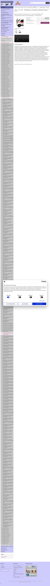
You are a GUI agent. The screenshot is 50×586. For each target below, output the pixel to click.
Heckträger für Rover (5, 528)
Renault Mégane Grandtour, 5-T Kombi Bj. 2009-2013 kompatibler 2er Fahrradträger (8, 397)
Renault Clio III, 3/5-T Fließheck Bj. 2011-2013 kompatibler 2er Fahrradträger (8, 183)
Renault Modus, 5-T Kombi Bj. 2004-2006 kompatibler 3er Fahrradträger (7, 437)
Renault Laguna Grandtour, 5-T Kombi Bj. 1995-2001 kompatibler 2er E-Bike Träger (8, 330)
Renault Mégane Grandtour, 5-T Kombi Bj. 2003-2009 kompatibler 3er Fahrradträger (8, 391)
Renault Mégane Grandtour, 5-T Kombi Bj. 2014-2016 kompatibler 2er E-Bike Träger (8, 404)
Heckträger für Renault (5, 97)
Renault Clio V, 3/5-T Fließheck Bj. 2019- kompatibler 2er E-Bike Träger (8, 225)
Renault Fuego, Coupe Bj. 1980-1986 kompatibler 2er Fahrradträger (8, 274)
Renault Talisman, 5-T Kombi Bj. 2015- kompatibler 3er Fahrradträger (8, 498)
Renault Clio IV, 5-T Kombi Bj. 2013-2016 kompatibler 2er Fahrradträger (7, 210)
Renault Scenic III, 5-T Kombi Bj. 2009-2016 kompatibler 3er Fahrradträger (7, 474)
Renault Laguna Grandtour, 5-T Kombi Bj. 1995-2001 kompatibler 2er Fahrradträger (8, 333)
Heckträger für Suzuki (5, 537)
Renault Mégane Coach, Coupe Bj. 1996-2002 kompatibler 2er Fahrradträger (8, 370)
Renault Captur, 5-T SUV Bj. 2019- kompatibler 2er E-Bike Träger (8, 136)
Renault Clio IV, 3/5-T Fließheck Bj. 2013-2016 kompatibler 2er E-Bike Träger (8, 189)
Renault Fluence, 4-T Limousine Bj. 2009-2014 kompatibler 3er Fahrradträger (8, 268)
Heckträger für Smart (5, 533)
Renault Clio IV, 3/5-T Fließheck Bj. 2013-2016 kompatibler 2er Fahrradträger (8, 192)
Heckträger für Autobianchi (6, 49)
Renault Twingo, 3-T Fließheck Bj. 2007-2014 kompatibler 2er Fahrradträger (8, 513)
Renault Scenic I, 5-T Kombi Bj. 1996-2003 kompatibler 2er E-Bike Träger (8, 449)
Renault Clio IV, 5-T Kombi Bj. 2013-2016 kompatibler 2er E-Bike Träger (8, 207)
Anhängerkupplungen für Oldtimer (7, 20)
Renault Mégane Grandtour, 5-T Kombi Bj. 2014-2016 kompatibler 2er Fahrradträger (8, 407)
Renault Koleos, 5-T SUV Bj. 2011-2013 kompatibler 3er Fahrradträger (8, 311)
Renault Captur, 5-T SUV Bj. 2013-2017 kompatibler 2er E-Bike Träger (8, 118)
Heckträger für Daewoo (6, 60)
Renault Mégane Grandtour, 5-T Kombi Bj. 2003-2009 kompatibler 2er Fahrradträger (8, 388)
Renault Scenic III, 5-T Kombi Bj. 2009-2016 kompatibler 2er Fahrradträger (7, 471)
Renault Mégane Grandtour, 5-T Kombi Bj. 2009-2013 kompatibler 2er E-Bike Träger (8, 394)
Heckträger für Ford (5, 67)
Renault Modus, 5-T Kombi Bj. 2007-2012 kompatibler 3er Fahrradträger (7, 446)
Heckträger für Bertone (6, 50)
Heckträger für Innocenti (6, 72)
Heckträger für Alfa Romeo (6, 45)
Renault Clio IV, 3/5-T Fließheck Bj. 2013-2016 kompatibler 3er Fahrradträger (8, 195)
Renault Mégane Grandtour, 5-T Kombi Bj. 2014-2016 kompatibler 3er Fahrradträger (8, 410)
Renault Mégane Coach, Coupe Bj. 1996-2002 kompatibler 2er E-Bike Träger (8, 367)
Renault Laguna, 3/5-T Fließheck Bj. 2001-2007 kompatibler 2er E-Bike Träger (8, 358)
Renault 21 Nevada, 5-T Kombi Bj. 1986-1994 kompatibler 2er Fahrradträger (8, 112)
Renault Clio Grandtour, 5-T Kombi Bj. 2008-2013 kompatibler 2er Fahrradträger (8, 146)
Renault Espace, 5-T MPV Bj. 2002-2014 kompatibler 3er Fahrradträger (8, 259)
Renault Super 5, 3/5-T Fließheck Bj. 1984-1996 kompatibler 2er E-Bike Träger (8, 483)
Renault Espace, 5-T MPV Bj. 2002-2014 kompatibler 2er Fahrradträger (8, 256)
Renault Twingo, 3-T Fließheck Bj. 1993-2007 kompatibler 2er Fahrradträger (8, 504)
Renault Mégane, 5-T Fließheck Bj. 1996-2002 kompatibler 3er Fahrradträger (8, 419)
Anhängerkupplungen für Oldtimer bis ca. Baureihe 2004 (7, 22)
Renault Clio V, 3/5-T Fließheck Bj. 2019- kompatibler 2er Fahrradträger (8, 228)
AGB (14, 575)
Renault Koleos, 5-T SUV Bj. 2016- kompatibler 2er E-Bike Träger (8, 323)
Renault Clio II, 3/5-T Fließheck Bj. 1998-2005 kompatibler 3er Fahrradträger (8, 167)
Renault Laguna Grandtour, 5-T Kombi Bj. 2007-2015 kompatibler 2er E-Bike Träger (8, 349)
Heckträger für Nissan (5, 92)
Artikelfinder (3, 567)
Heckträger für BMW (5, 52)
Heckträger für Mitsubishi (6, 90)
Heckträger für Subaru (5, 536)
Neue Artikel (3, 551)
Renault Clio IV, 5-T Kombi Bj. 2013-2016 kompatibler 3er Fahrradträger (7, 213)
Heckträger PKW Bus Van (5, 42)
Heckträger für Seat (5, 530)
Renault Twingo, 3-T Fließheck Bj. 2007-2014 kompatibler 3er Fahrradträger (8, 516)
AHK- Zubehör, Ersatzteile (5, 9)
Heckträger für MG (5, 88)
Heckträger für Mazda (5, 85)
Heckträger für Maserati (6, 83)
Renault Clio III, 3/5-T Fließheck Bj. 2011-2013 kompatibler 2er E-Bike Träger (8, 180)
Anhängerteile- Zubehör (5, 29)
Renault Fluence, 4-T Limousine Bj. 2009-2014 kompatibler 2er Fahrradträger (8, 265)
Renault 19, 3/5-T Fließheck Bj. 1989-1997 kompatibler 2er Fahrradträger (7, 103)
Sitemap (15, 572)
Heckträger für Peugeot (6, 94)
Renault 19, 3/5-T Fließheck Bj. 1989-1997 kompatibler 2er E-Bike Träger (8, 100)
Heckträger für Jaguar (5, 74)
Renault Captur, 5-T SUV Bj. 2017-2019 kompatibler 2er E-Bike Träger (8, 127)
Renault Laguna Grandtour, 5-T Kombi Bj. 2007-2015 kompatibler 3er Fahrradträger (8, 355)
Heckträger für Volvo (5, 541)
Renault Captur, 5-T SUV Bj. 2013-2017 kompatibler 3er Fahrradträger (8, 124)
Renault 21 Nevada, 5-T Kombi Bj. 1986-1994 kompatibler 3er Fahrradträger (8, 115)
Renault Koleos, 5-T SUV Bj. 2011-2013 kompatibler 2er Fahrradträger (8, 308)
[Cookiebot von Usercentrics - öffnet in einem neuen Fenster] (42, 281)
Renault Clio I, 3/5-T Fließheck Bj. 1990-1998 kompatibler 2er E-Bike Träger (8, 152)
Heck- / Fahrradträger (4, 36)
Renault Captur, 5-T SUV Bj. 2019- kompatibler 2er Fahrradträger (8, 138)
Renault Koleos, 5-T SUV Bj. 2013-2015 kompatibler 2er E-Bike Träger (8, 314)
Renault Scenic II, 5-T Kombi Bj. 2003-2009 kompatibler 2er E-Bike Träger (7, 458)
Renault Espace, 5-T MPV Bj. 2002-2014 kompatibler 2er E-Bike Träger (8, 253)
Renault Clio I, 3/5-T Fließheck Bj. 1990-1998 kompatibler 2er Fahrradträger (8, 155)
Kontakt (17, 7)
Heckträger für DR (5, 64)
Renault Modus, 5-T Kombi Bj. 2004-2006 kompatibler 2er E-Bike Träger (7, 431)
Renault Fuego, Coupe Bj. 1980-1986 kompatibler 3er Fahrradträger (8, 277)
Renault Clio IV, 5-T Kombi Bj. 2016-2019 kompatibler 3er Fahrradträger (7, 222)
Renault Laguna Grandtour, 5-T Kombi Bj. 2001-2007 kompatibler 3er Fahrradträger (8, 346)
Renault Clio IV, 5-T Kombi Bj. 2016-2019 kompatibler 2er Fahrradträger (7, 219)
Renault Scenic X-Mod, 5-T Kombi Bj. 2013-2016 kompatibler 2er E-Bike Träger (8, 477)
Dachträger (3, 35)
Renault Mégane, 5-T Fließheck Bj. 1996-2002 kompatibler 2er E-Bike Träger (8, 413)
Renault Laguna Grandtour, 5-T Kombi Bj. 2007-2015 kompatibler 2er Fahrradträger (8, 352)
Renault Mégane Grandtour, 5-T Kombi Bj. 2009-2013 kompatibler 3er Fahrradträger (8, 400)
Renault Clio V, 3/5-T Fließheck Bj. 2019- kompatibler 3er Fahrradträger (8, 231)
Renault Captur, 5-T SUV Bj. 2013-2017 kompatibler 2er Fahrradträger (8, 121)
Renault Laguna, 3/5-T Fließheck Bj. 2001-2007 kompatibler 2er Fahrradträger (8, 361)
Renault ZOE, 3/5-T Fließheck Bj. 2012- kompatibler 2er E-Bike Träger (7, 520)
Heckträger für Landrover (6, 81)
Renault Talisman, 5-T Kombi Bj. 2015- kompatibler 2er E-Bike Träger (8, 492)
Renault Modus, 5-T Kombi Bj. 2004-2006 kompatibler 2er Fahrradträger (7, 434)
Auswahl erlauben (25, 303)
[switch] (19, 297)
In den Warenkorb (44, 22)
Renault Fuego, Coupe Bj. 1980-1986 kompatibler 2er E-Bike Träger (8, 271)
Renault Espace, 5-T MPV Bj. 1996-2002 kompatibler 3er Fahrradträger (8, 250)
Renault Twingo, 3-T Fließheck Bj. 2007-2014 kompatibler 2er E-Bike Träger (8, 510)
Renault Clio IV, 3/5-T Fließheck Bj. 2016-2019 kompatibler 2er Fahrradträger (8, 201)
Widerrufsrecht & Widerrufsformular (19, 573)
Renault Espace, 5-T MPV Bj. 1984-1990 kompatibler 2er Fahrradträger (8, 238)
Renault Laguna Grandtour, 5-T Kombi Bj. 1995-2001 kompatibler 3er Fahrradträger (8, 336)
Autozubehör (3, 33)
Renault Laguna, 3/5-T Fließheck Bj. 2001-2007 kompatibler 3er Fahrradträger (8, 364)
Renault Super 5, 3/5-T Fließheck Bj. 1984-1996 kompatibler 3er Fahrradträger (8, 489)
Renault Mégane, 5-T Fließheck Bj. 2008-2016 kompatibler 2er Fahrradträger (8, 425)
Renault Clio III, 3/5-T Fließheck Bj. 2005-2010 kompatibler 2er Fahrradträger (8, 173)
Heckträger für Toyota (5, 540)
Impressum (15, 569)
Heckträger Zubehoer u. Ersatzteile (7, 544)
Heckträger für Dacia (5, 59)
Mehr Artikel (3, 557)
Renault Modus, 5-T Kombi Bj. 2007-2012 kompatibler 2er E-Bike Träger (8, 440)
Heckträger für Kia (5, 77)
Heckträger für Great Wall (6, 68)
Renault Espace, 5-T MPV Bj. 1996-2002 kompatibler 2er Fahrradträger (8, 247)
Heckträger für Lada (5, 78)
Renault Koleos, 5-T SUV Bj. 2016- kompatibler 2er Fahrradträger (8, 326)
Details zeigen (41, 300)
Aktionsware (3, 10)
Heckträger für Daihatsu (6, 61)
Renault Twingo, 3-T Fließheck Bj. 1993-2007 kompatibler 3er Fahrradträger (8, 507)
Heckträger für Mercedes (6, 86)
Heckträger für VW (5, 543)
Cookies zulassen (39, 303)
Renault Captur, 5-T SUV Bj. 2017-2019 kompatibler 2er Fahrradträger (8, 130)
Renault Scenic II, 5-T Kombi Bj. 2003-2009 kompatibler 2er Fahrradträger (7, 462)
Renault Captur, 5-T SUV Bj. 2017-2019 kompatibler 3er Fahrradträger (8, 133)
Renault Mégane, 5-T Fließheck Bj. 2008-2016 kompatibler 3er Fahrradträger (8, 428)
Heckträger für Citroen (5, 57)
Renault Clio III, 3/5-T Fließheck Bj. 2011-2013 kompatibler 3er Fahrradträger (8, 186)
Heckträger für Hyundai (6, 71)
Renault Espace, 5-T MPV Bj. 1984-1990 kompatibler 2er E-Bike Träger (8, 235)
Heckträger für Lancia (5, 79)
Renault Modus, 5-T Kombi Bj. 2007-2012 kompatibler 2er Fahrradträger (7, 443)
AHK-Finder (30, 7)
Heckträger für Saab (5, 529)
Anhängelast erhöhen (4, 12)
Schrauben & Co (3, 548)
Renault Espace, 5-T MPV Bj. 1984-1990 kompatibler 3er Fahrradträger (8, 241)
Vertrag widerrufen (5, 570)
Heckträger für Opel (5, 93)
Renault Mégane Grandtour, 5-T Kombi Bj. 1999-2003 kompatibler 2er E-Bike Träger (8, 376)
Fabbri (34, 20)
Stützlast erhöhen (4, 549)
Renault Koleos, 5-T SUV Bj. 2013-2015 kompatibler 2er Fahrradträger (8, 317)
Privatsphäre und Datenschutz (18, 567)
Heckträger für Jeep (5, 75)
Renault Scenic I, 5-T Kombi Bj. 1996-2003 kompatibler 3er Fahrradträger (7, 455)
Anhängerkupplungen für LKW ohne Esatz (6, 18)
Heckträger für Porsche (6, 96)
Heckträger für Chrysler (6, 56)
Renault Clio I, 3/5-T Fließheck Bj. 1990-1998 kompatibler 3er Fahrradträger (8, 158)
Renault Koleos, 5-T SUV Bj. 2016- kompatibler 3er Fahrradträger (8, 328)
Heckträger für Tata (5, 539)
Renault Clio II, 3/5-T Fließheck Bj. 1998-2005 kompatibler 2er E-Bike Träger (8, 161)
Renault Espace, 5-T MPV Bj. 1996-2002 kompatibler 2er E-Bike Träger (8, 244)
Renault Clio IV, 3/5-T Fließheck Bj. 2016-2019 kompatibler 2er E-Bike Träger (8, 198)
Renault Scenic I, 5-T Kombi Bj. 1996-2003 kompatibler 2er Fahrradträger (7, 452)
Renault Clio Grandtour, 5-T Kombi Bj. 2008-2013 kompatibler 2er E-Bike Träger (8, 143)
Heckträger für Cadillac (6, 53)
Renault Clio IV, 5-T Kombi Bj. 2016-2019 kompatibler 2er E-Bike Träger (8, 216)
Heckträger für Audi (5, 46)
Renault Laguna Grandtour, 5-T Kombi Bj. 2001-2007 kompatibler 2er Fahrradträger (8, 342)
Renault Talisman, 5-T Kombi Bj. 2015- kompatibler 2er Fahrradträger (8, 495)
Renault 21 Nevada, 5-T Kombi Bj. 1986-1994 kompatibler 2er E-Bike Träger (8, 109)
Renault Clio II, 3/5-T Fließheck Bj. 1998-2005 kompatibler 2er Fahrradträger (8, 164)
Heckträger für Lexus (5, 82)
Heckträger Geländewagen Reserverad (5, 40)
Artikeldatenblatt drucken (31, 23)
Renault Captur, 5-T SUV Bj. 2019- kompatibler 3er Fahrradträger (8, 140)
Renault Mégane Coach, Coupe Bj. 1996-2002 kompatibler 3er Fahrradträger (8, 373)
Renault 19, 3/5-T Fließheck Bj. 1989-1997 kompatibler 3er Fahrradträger (7, 106)
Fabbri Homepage (4, 556)
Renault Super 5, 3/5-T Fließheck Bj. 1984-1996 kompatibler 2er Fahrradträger (8, 486)
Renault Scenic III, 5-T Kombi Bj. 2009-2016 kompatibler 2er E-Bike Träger (8, 468)
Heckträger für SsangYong (6, 535)
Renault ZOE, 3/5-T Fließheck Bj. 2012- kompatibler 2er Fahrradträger (7, 523)
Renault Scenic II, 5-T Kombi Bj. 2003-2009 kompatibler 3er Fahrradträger (7, 465)
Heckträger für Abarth (5, 43)
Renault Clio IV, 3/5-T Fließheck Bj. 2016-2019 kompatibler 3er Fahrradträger (8, 204)
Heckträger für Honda (5, 70)
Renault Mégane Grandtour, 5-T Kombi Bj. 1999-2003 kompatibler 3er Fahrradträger (8, 382)
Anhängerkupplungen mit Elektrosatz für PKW (5, 28)
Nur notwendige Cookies (10, 303)
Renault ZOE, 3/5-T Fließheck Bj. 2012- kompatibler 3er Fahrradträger (7, 526)
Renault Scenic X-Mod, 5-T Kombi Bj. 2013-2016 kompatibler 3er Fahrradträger (8, 480)
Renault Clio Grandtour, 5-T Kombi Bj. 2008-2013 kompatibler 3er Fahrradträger (8, 149)
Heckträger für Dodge (5, 63)
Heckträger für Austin (5, 48)
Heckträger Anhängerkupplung (6, 38)
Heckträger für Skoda (5, 532)
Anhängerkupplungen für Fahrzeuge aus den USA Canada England (6, 15)
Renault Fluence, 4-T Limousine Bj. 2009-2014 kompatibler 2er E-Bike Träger (8, 262)
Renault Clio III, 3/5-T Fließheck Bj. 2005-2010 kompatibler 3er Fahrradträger (8, 177)
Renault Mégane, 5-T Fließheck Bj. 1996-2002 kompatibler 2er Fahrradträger (8, 416)
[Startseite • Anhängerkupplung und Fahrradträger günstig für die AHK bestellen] (6, 2)
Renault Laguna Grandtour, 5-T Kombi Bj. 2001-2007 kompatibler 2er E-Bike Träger (8, 339)
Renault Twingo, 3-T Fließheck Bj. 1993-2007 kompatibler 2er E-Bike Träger (8, 501)
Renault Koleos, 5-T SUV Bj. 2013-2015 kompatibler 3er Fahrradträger (8, 321)
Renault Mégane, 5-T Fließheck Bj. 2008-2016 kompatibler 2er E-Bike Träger (8, 422)
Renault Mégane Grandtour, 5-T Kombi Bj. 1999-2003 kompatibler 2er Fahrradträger (8, 379)
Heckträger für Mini (5, 89)
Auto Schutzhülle (4, 31)
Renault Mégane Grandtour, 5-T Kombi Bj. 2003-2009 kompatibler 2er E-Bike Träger (8, 385)
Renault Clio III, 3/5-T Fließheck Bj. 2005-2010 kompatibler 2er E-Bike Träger (8, 170)
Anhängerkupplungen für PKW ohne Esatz (6, 25)
